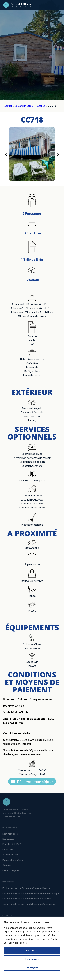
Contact (6, 865)
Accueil (8, 105)
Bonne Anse (8, 839)
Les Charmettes (10, 833)
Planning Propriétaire (12, 860)
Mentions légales (10, 870)
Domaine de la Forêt (12, 844)
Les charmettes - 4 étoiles (30, 105)
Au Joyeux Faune (10, 854)
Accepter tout (32, 950)
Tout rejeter (32, 967)
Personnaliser (32, 958)
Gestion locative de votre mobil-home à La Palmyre (26, 898)
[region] (32, 945)
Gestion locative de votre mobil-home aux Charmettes (28, 904)
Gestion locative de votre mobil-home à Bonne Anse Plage (30, 893)
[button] (6, 154)
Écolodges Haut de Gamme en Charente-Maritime (26, 888)
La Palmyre (7, 849)
